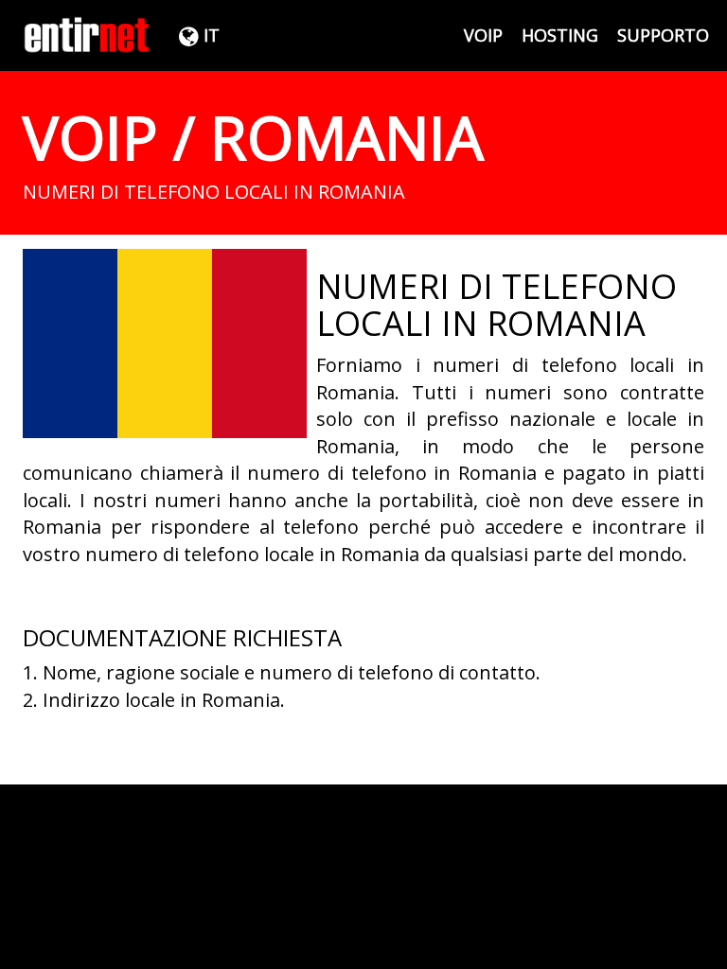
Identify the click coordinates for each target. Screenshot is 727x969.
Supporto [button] (663, 35)
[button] (197, 35)
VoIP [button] (483, 35)
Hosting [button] (560, 35)
